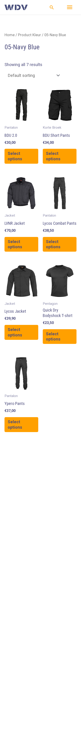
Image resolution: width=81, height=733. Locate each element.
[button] (51, 7)
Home (9, 35)
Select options (15, 156)
